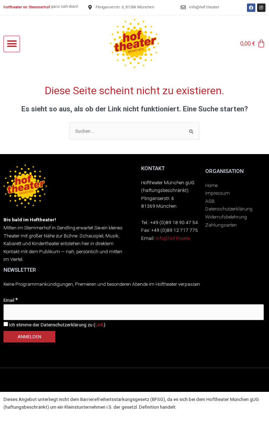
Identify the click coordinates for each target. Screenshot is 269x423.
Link (99, 324)
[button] (12, 44)
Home (211, 185)
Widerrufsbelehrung (226, 217)
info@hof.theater (173, 238)
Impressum (217, 193)
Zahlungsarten (221, 225)
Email (11, 300)
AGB (210, 201)
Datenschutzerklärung (229, 209)
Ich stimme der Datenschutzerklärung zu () (56, 324)
